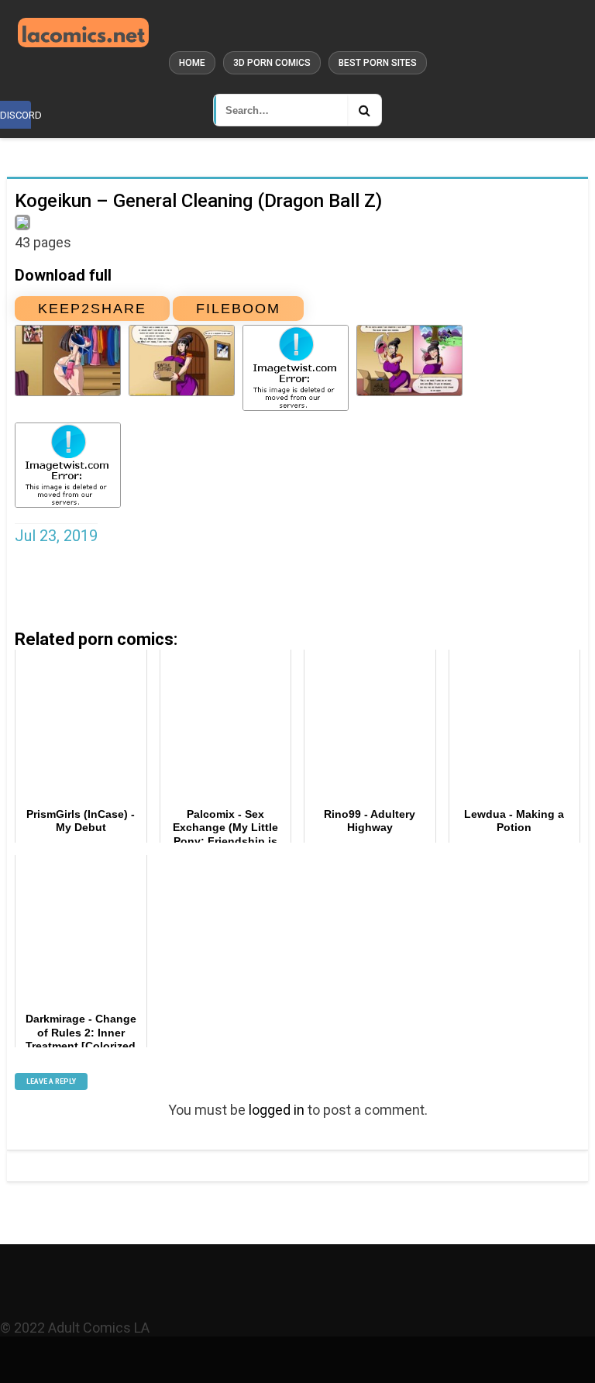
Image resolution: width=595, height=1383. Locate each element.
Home (192, 62)
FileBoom (238, 308)
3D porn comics (272, 62)
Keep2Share (92, 308)
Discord (15, 115)
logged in (276, 1110)
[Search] (364, 110)
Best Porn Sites (378, 62)
